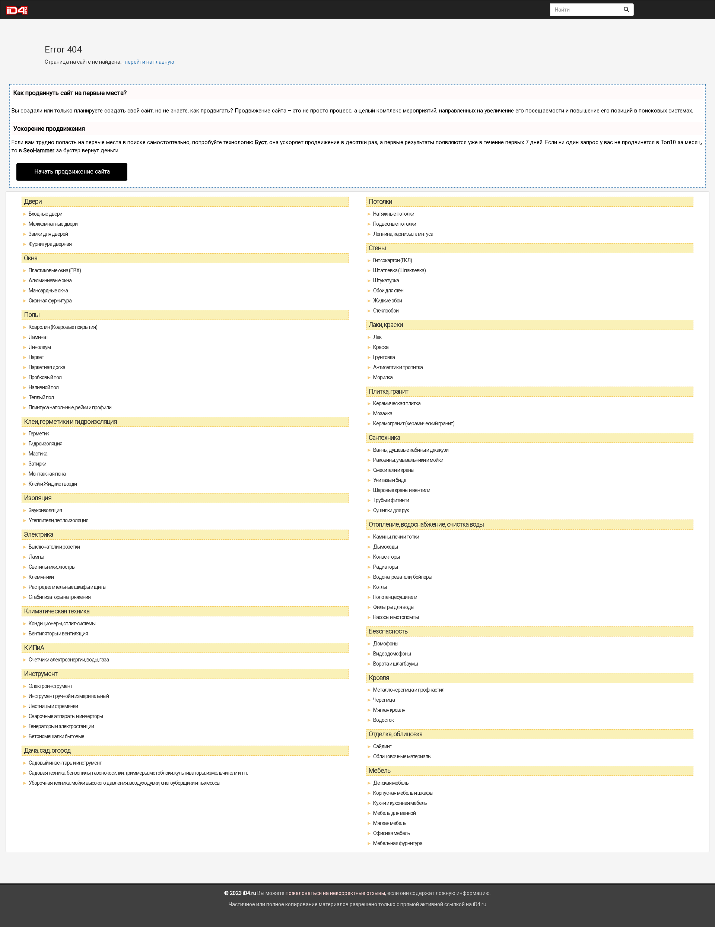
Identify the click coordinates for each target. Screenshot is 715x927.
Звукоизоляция (45, 510)
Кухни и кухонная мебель (400, 803)
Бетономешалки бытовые (56, 736)
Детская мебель (391, 783)
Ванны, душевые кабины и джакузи (410, 450)
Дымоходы (385, 547)
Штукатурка (386, 280)
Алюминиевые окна (50, 280)
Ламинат (38, 337)
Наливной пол (43, 387)
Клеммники (41, 577)
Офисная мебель (391, 833)
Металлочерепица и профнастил (408, 690)
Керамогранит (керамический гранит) (413, 423)
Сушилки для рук (391, 510)
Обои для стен (388, 290)
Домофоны (385, 644)
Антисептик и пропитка (398, 367)
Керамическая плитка (396, 403)
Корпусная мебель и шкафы (403, 793)
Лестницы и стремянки (53, 706)
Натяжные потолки (393, 214)
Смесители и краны (393, 470)
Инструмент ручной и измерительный (69, 696)
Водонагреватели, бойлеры (402, 577)
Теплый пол (41, 397)
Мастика (38, 454)
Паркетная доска (47, 367)
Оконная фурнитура (50, 301)
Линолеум (40, 347)
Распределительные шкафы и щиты (67, 587)
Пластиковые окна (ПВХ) (55, 270)
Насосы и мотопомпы (396, 617)
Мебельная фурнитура (397, 843)
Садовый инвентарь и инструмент (65, 763)
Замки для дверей (48, 234)
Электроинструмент (50, 686)
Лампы (36, 557)
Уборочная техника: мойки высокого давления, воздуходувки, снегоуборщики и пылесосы (124, 783)
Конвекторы (386, 557)
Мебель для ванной (394, 813)
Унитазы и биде (389, 480)
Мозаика (382, 413)
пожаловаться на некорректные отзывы (335, 893)
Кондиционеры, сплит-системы (62, 623)
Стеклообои (385, 311)
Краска (380, 347)
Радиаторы (385, 567)
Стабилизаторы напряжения (59, 597)
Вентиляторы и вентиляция (58, 633)
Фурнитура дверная (50, 244)
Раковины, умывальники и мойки (408, 460)
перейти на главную (149, 62)
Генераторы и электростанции (61, 726)
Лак (377, 337)
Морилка (383, 377)
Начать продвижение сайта (72, 171)
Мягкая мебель (389, 823)
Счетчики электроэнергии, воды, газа (69, 660)
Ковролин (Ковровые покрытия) (63, 327)
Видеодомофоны (392, 654)
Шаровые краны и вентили (401, 490)
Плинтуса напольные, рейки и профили (70, 407)
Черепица (384, 700)
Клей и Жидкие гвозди (53, 484)
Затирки (37, 464)
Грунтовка (384, 357)
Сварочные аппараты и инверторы (66, 716)
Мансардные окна (48, 290)
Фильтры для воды (393, 607)
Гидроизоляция (45, 444)
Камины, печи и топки (396, 537)
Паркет (36, 357)
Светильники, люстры (52, 567)
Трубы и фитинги (391, 500)
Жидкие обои (387, 301)
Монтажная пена (47, 474)
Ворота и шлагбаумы (395, 664)
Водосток (383, 720)
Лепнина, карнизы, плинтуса (403, 234)
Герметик (39, 433)
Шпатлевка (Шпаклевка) (399, 270)
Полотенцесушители (395, 597)
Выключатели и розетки (54, 547)
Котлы (380, 587)
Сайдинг (382, 746)
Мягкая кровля (389, 710)
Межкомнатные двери (53, 224)
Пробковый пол (45, 377)
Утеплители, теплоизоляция (58, 520)
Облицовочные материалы (402, 756)
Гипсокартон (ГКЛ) (392, 260)
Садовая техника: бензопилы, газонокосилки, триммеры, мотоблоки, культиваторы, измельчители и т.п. (138, 773)
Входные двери (45, 214)
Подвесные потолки (394, 224)
